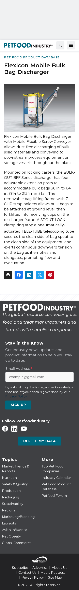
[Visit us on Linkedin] (14, 428)
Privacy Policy (32, 577)
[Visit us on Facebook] (5, 428)
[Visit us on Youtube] (24, 428)
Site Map (55, 577)
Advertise (40, 568)
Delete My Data (39, 441)
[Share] (19, 275)
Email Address (18, 368)
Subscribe (20, 568)
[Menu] (71, 45)
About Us (59, 568)
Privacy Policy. (16, 396)
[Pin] (50, 275)
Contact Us (27, 573)
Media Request (53, 573)
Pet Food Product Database (32, 57)
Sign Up (18, 405)
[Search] (60, 45)
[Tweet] (40, 275)
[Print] (8, 275)
